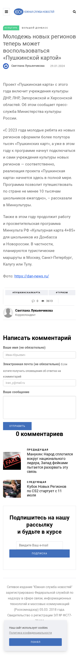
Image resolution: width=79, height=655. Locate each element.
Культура (11, 28)
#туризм (62, 292)
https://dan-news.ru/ (31, 276)
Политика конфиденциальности (30, 632)
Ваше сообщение (16, 392)
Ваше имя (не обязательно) (24, 347)
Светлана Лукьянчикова (28, 65)
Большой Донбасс (35, 28)
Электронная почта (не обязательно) (31, 364)
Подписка (39, 553)
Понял (35, 642)
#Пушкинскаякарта (27, 292)
